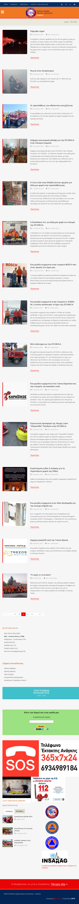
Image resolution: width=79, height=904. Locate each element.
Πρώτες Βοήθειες (10, 668)
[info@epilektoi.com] (74, 4)
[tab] (9, 811)
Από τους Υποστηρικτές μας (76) (14, 651)
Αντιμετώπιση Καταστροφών (13, 677)
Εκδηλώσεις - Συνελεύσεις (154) (15, 639)
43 (32, 614)
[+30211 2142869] (70, 4)
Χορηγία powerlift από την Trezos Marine (49, 540)
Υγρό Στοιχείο (9, 674)
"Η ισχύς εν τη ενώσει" (40, 575)
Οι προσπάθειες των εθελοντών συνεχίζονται (51, 105)
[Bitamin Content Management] (73, 899)
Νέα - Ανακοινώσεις (53, 34)
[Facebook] (66, 4)
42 (27, 614)
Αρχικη (6, 4)
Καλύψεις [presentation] (19, 811)
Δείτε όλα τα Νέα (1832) (12, 633)
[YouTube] (62, 4)
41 (23, 614)
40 (19, 614)
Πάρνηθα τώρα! (37, 31)
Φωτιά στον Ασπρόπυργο (42, 71)
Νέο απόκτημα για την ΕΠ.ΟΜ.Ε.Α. (45, 344)
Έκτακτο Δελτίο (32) (10, 648)
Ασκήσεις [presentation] (9, 811)
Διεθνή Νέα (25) (9, 642)
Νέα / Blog (73, 22)
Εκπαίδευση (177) (10, 645)
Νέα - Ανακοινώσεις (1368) (14, 636)
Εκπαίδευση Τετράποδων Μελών (15, 680)
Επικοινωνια (24, 4)
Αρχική (66, 22)
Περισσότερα (34, 57)
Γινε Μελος (13, 4)
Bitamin (58, 899)
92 (40, 614)
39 (15, 614)
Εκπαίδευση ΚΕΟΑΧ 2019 (23, 817)
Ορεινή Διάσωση (9, 671)
